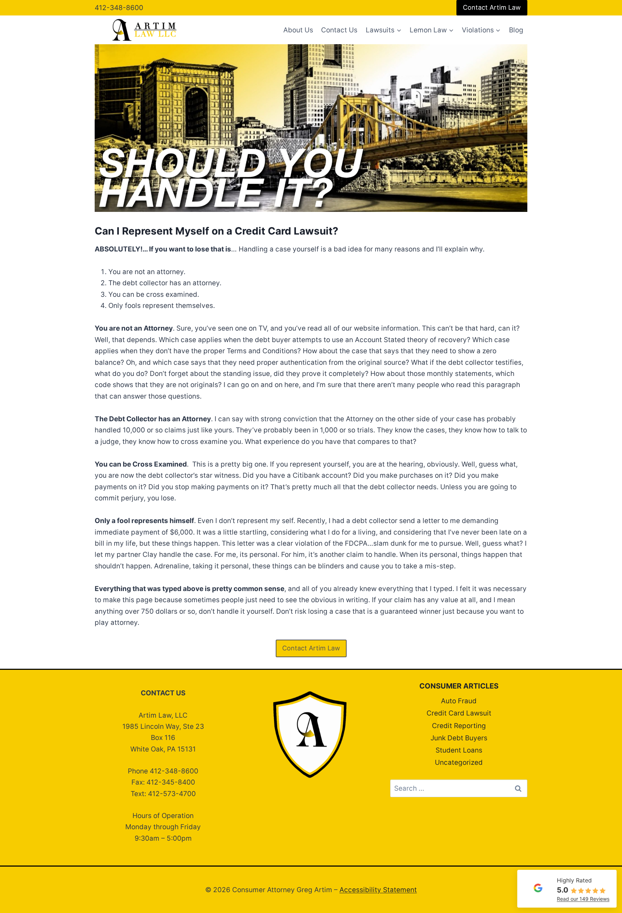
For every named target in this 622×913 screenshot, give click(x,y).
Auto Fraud (459, 701)
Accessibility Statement (378, 890)
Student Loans (459, 750)
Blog (516, 30)
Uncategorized (459, 762)
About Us (298, 30)
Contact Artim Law (492, 7)
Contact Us (339, 30)
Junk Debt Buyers (459, 738)
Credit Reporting (459, 726)
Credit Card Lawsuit (459, 713)
